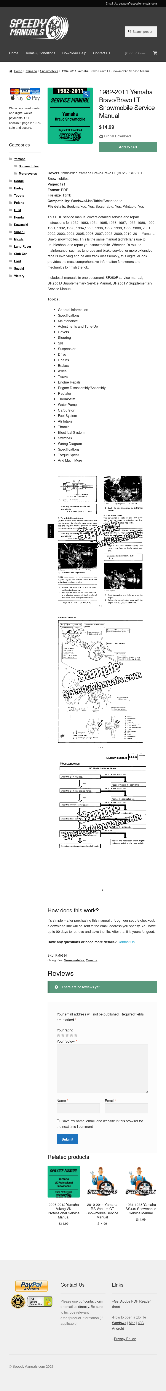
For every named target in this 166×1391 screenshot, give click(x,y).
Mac (132, 1322)
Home (13, 52)
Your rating (65, 1030)
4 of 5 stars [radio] (71, 1035)
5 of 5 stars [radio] (75, 1035)
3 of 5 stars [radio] (67, 1035)
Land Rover (22, 246)
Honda (19, 217)
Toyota (19, 195)
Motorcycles (28, 173)
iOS (141, 1322)
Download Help (74, 52)
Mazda (19, 239)
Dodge (19, 181)
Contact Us (101, 52)
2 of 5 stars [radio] (62, 1035)
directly (83, 1306)
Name (62, 1100)
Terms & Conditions (40, 52)
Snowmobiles (49, 71)
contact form (94, 1301)
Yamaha (31, 71)
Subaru (19, 232)
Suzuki (19, 268)
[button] (86, 94)
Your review (67, 1041)
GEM (17, 210)
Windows (119, 1322)
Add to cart (128, 147)
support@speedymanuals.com (138, 3)
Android (118, 1328)
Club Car (20, 253)
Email (110, 1100)
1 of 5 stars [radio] (58, 1035)
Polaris (19, 202)
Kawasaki (21, 224)
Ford (17, 261)
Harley (18, 188)
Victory (19, 275)
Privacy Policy (125, 1338)
